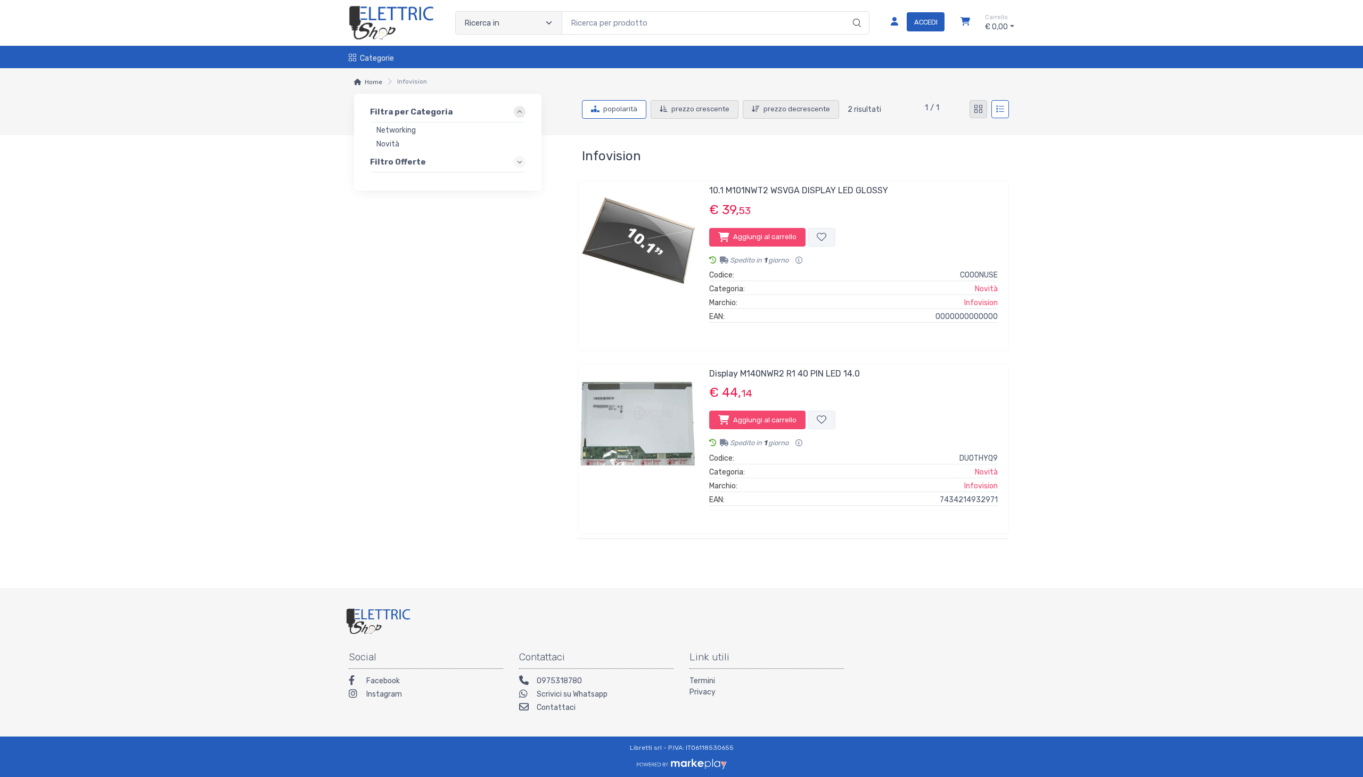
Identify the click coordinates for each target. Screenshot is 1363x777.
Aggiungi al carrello (765, 237)
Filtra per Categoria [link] (411, 112)
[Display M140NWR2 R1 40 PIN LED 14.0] (638, 444)
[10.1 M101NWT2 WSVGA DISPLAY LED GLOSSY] (638, 261)
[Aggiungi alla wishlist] (821, 237)
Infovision (981, 302)
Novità (986, 288)
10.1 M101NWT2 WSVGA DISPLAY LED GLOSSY (798, 190)
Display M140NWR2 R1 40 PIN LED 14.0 (784, 374)
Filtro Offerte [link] (398, 161)
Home (373, 82)
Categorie (377, 58)
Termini (702, 680)
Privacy (702, 692)
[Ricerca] (855, 11)
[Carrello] (965, 23)
